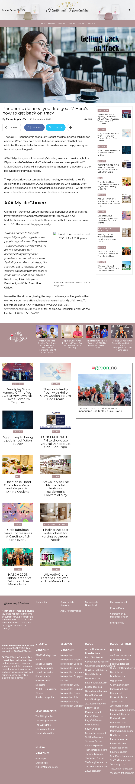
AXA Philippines (13, 158)
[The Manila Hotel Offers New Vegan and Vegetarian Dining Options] (126, 181)
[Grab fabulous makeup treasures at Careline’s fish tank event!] (126, 215)
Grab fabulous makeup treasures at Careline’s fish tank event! (108, 219)
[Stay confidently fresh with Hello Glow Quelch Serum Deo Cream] (126, 133)
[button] (128, 10)
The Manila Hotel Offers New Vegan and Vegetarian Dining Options (109, 185)
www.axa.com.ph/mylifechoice (22, 309)
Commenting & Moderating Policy (119, 615)
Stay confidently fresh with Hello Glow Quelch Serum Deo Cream (108, 137)
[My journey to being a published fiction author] (126, 150)
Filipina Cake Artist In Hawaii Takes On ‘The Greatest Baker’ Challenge (72, 344)
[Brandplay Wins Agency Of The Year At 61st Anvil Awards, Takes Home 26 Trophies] (126, 114)
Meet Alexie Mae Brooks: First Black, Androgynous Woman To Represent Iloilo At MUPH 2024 (47, 346)
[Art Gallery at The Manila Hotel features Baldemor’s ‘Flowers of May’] (126, 198)
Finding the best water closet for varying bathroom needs (107, 238)
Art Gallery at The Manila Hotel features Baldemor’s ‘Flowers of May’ (109, 202)
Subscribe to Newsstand (91, 603)
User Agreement (118, 602)
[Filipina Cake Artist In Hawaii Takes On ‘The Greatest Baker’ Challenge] (72, 331)
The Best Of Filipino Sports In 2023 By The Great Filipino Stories (97, 344)
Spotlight (103, 110)
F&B (100, 178)
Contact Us (41, 602)
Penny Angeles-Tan (16, 119)
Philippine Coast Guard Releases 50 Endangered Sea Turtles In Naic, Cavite (100, 409)
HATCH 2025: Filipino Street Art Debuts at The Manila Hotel (108, 253)
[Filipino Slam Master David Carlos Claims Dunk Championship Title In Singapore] (122, 331)
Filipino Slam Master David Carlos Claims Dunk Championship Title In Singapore (122, 345)
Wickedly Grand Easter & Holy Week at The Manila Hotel (109, 268)
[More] (70, 127)
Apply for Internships (70, 611)
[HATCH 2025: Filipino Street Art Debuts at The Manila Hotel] (126, 251)
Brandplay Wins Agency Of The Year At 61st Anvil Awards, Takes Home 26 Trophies (108, 119)
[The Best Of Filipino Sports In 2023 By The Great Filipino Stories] (97, 331)
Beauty (101, 130)
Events (101, 161)
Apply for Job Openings (67, 603)
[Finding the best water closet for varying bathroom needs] (126, 232)
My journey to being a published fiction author (109, 152)
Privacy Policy (117, 608)
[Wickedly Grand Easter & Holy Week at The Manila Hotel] (126, 265)
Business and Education (104, 230)
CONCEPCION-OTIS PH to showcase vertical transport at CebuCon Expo (108, 168)
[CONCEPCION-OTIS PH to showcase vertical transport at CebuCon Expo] (126, 165)
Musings (102, 146)
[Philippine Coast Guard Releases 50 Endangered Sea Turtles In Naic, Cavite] (104, 390)
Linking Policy (117, 622)
